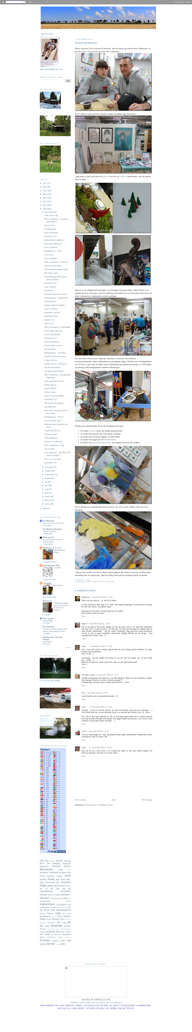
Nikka (94, 581)
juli (46, 482)
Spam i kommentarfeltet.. (54, 396)
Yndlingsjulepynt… (51, 438)
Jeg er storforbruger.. (52, 334)
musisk (93, 431)
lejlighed (63, 904)
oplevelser (51, 922)
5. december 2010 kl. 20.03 (101, 747)
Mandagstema (64, 910)
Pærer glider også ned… (54, 331)
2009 (45, 508)
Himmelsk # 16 (50, 236)
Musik (59, 916)
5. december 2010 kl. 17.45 (107, 675)
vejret (42, 944)
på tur (102, 581)
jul (70, 898)
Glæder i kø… (50, 320)
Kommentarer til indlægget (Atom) (99, 805)
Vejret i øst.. (49, 323)
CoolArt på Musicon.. (86, 42)
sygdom (55, 941)
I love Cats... (49, 255)
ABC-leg (44, 861)
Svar (83, 616)
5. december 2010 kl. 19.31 (98, 731)
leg (58, 904)
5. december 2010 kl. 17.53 (101, 707)
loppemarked (62, 907)
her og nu (63, 888)
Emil (68, 875)
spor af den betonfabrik (101, 443)
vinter (62, 944)
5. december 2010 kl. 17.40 (101, 646)
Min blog (67, 913)
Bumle (67, 866)
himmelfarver (46, 891)
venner (50, 943)
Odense (68, 919)
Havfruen (85, 597)
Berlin (42, 863)
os (58, 922)
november (49, 467)
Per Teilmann (48, 627)
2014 (45, 194)
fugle (43, 885)
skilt (63, 932)
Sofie (47, 934)
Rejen (84, 624)
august (48, 478)
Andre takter (47, 642)
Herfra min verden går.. (53, 442)
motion (54, 916)
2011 (45, 205)
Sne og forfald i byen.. (53, 421)
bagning (67, 861)
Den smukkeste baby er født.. (56, 269)
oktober (48, 471)
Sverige (45, 940)
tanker (62, 941)
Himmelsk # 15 (50, 283)
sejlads (42, 932)
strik (60, 937)
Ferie (51, 879)
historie (43, 894)
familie (43, 879)
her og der (46, 889)
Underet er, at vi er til (52, 548)
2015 (45, 191)
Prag (64, 923)
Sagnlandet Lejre (53, 929)
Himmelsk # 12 (50, 463)
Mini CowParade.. (51, 233)
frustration (66, 882)
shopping (50, 931)
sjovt (58, 931)
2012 (45, 202)
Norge (48, 919)
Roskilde (110, 581)
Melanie (50, 913)
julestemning (45, 901)
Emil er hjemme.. (51, 247)
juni (46, 486)
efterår (42, 876)
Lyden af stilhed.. (51, 309)
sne (41, 934)
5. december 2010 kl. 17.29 (101, 597)
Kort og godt (48, 618)
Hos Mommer (48, 521)
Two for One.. (49, 225)
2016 (45, 187)
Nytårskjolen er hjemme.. (54, 240)
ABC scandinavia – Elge (54, 445)
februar (48, 500)
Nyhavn (56, 919)
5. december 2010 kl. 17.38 (98, 624)
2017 (45, 183)
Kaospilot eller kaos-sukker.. (55, 294)
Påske (47, 926)
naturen (67, 916)
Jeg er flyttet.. (50, 449)
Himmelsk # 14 (50, 338)
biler (48, 863)
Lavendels (47, 583)
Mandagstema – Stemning (55, 353)
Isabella (65, 898)
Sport (42, 937)
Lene (84, 731)
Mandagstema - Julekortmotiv (56, 298)
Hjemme (51, 895)
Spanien (66, 934)
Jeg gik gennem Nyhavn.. (54, 371)
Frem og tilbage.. (51, 258)
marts (47, 496)
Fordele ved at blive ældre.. (55, 356)
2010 (45, 209)
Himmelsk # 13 (50, 399)
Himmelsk (66, 891)
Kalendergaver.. (50, 301)
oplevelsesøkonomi (108, 440)
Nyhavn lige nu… (51, 385)
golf (56, 885)
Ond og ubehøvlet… (52, 342)
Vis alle (68, 647)
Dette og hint (48, 537)
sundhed (68, 937)
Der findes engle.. (51, 273)
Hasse (62, 885)
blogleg (56, 863)
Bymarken (46, 869)
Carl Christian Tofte (51, 565)
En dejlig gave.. (50, 229)
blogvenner (44, 866)
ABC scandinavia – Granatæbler (57, 327)
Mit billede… (49, 290)
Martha (42, 913)
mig (57, 913)
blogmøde (67, 863)
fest (57, 879)
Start (114, 800)
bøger (60, 870)
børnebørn (44, 872)
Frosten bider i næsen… (54, 345)
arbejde (59, 861)
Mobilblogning (45, 916)
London (54, 907)
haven (68, 886)
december (49, 212)
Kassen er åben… (51, 434)
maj (46, 489)
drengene (63, 872)
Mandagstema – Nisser (53, 417)
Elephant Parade (54, 876)
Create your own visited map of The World (96, 1003)
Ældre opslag (147, 800)
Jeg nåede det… (51, 349)
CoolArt (122, 176)
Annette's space (88, 675)
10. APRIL (57, 568)
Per (83, 693)
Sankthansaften (65, 929)
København (47, 904)
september (49, 475)
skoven (68, 932)
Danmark (53, 872)
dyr (69, 872)
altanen (52, 861)
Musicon (104, 176)
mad (53, 910)
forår (63, 879)
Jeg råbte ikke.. (50, 407)
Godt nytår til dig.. (51, 215)
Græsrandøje (48, 621)
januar (47, 504)
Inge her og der (47, 34)
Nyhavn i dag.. (50, 392)
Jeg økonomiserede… (53, 367)
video (57, 944)
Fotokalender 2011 (52, 882)
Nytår (62, 919)
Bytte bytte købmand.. (53, 244)
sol (52, 934)
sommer (57, 934)
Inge (83, 646)
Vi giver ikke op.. (51, 360)
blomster (56, 866)
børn (69, 870)
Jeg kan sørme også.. (53, 266)
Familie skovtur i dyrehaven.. (56, 364)
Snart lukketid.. (50, 287)
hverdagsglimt (55, 898)
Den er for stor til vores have (53, 523)
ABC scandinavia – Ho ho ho (56, 262)
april (47, 493)
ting (69, 940)
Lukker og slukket (49, 531)
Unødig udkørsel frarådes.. (55, 305)
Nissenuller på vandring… (54, 403)
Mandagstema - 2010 (52, 251)
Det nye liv (47, 601)
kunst (68, 901)
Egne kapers (58, 585)
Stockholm (52, 937)
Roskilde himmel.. (51, 316)
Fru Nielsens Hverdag (52, 529)
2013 (45, 198)
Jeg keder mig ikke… (53, 312)
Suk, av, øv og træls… (53, 459)
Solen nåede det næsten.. (54, 381)
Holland (58, 895)
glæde (88, 581)
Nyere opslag (80, 800)
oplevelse (43, 922)
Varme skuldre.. (50, 388)
